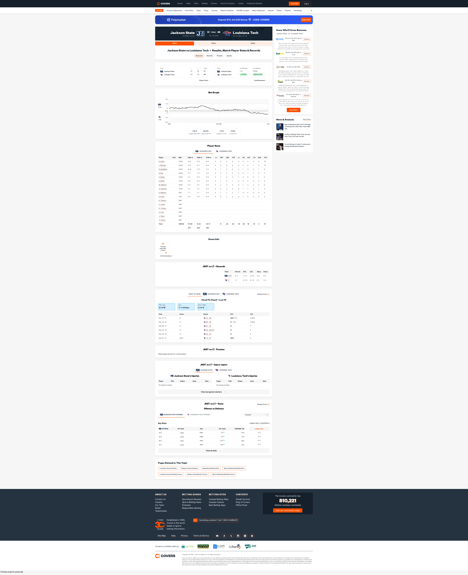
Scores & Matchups (174, 10)
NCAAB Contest (243, 10)
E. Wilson (162, 177)
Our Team (159, 505)
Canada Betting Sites (218, 499)
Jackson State (182, 32)
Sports (180, 3)
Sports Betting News (191, 502)
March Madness (258, 10)
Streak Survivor (243, 499)
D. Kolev (161, 196)
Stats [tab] (174, 43)
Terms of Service (201, 535)
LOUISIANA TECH (225, 370)
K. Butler (162, 181)
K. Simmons (163, 189)
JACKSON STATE (206, 370)
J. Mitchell (162, 165)
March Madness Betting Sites (234, 468)
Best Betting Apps (217, 505)
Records (210, 56)
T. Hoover (162, 220)
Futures (214, 10)
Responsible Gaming (191, 508)
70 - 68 (208, 318)
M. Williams (162, 185)
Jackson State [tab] (205, 151)
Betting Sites (217, 494)
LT (229, 280)
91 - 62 (208, 326)
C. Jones (162, 204)
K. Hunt (161, 212)
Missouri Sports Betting (189, 468)
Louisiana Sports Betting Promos (171, 474)
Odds (188, 3)
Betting (205, 3)
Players (288, 10)
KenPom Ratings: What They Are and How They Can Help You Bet (297, 135)
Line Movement (259, 80)
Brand (158, 508)
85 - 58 (208, 322)
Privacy (184, 535)
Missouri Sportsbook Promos (197, 474)
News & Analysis (227, 10)
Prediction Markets (254, 3)
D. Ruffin (162, 161)
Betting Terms (262, 294)
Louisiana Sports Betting (168, 468)
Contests (242, 494)
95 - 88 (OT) (210, 330)
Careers (158, 502)
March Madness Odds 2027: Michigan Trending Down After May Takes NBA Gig (298, 127)
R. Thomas (162, 200)
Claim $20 (306, 20)
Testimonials (161, 511)
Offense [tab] (173, 414)
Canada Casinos (216, 502)
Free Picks (189, 10)
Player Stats (203, 80)
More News (307, 119)
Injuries (270, 10)
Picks (196, 3)
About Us (160, 494)
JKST (230, 276)
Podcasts (186, 505)
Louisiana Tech (245, 32)
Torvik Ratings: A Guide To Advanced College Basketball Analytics (297, 145)
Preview (220, 56)
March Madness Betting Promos (223, 474)
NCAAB (159, 10)
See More (294, 110)
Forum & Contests (227, 3)
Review (306, 39)
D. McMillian (163, 169)
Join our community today (288, 510)
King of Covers (243, 502)
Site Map (162, 535)
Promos (214, 3)
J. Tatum (162, 216)
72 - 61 (208, 338)
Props (206, 10)
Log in (306, 4)
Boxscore (199, 56)
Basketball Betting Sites (211, 468)
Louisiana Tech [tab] (225, 151)
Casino (241, 3)
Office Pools (241, 505)
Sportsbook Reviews (191, 499)
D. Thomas (162, 208)
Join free (294, 4)
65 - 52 (208, 334)
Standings (298, 10)
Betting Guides (191, 494)
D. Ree (161, 173)
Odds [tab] (253, 43)
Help (173, 535)
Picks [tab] (213, 43)
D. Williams (162, 193)
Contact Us (160, 499)
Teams (279, 10)
